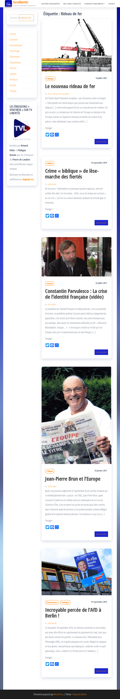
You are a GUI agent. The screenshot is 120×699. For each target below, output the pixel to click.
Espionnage (14, 51)
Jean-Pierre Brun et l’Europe (72, 478)
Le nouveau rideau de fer (70, 86)
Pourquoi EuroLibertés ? (94, 3)
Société (50, 283)
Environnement (16, 45)
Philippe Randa (52, 184)
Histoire (13, 68)
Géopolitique (15, 62)
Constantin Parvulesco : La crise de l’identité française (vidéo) (76, 293)
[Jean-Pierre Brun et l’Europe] (77, 415)
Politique (50, 78)
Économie (14, 39)
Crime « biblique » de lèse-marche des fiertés (72, 173)
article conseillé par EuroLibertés (58, 94)
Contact (111, 3)
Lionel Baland (52, 623)
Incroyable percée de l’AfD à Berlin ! (73, 612)
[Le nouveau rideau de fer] (77, 45)
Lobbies (50, 163)
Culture (13, 34)
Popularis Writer (80, 694)
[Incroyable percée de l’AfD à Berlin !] (77, 571)
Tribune (50, 471)
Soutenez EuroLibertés (50, 3)
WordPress (58, 694)
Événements (52, 602)
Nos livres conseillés (72, 3)
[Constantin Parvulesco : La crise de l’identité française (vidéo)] (77, 256)
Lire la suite (101, 141)
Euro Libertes (52, 304)
